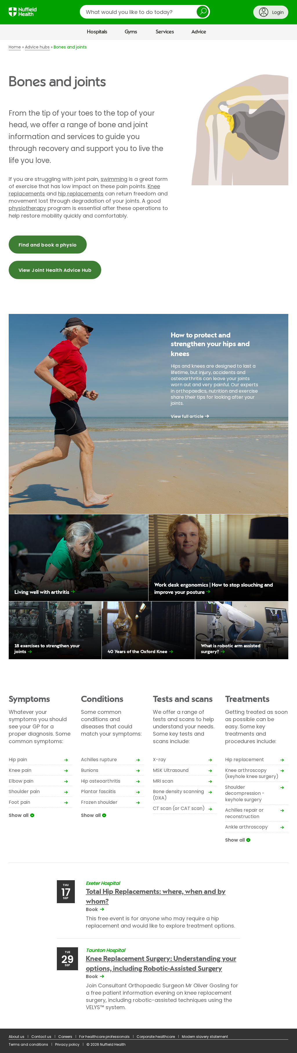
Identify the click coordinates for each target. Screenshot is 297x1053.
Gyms (131, 32)
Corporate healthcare (156, 1036)
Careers (65, 1036)
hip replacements (81, 193)
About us (16, 1036)
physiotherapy (27, 208)
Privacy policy (67, 1044)
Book (92, 909)
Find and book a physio (48, 245)
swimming (114, 179)
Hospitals (97, 32)
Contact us (41, 1036)
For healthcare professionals (104, 1036)
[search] (145, 12)
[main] (148, 534)
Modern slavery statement (205, 1036)
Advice (198, 32)
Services (165, 32)
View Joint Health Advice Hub (55, 270)
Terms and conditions (28, 1044)
